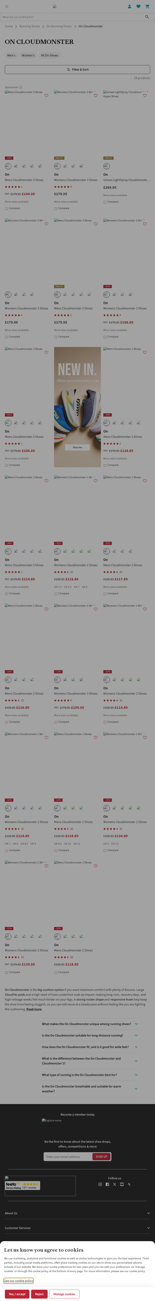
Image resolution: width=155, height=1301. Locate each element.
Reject (39, 1294)
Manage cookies (64, 1294)
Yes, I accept (17, 1294)
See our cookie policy (18, 1281)
